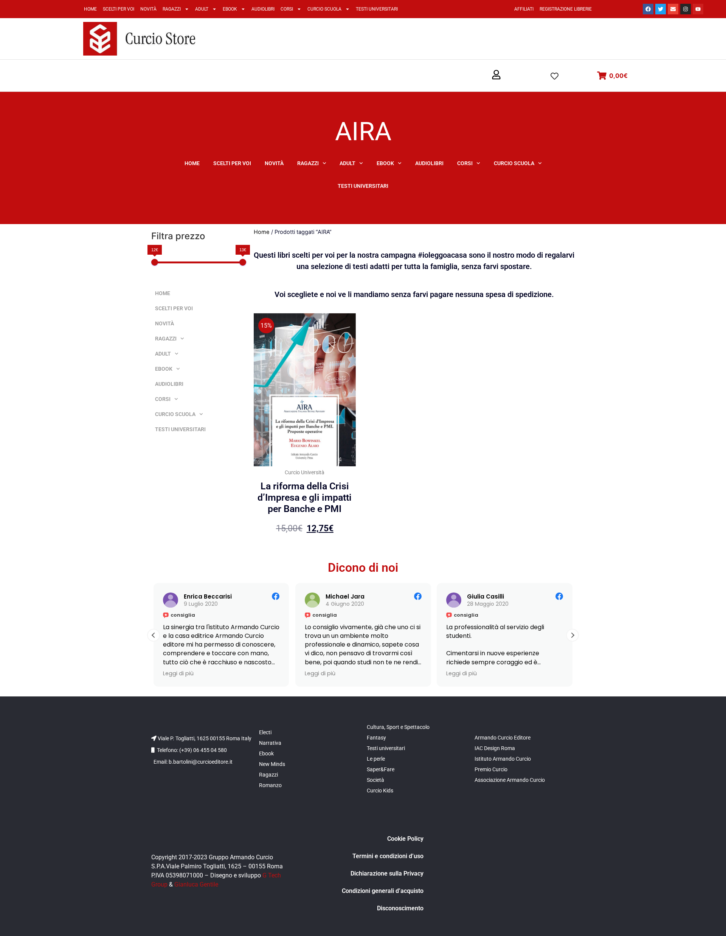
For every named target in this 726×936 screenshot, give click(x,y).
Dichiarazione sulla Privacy (387, 873)
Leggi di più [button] (178, 673)
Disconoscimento (400, 908)
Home (90, 9)
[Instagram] (685, 9)
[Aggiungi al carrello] (348, 326)
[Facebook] (648, 9)
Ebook (230, 9)
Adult (201, 9)
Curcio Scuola (324, 9)
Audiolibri (263, 9)
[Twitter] (660, 9)
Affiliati (524, 9)
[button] (496, 75)
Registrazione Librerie (566, 9)
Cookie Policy (405, 838)
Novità (148, 9)
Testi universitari (377, 9)
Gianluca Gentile (196, 884)
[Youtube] (698, 9)
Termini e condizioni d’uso (388, 856)
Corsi (287, 9)
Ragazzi (172, 9)
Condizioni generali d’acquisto (383, 890)
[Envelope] (673, 9)
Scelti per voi (118, 9)
